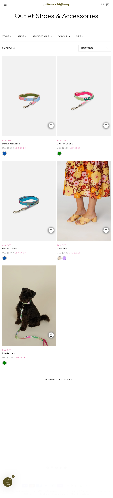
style (5, 37)
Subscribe (15, 455)
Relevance (87, 48)
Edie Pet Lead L (10, 353)
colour (62, 37)
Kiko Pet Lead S (10, 249)
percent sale (41, 37)
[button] (5, 4)
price (21, 37)
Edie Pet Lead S (65, 144)
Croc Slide (62, 249)
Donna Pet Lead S (11, 144)
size (78, 37)
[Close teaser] (13, 476)
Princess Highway (16, 491)
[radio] (4, 153)
